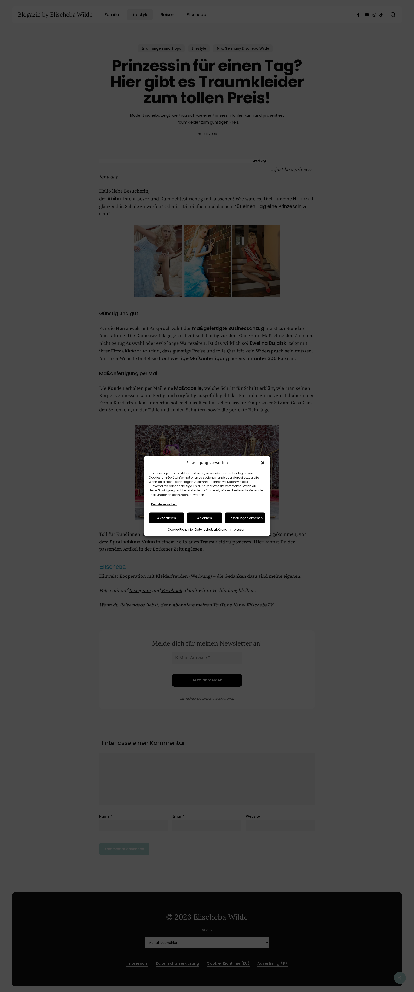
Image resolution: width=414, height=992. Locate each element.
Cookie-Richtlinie (180, 529)
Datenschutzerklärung (211, 529)
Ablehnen (204, 518)
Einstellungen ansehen (245, 518)
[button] (262, 462)
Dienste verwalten (164, 504)
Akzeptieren (166, 518)
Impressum (238, 529)
